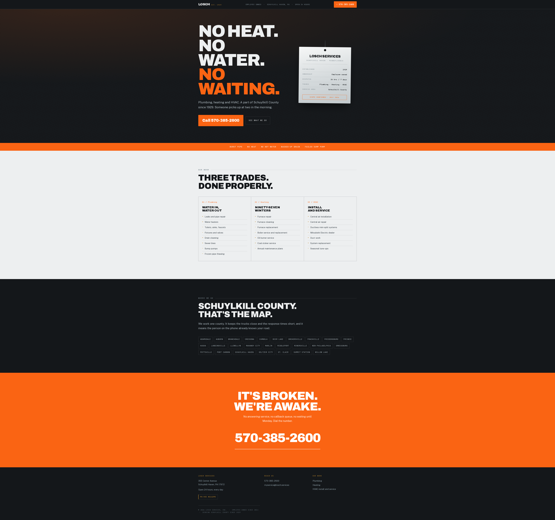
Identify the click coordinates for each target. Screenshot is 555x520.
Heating (316, 485)
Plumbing (317, 481)
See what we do (258, 120)
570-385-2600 (346, 4)
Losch (210, 4)
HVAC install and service (324, 489)
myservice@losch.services (276, 485)
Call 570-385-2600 (220, 120)
